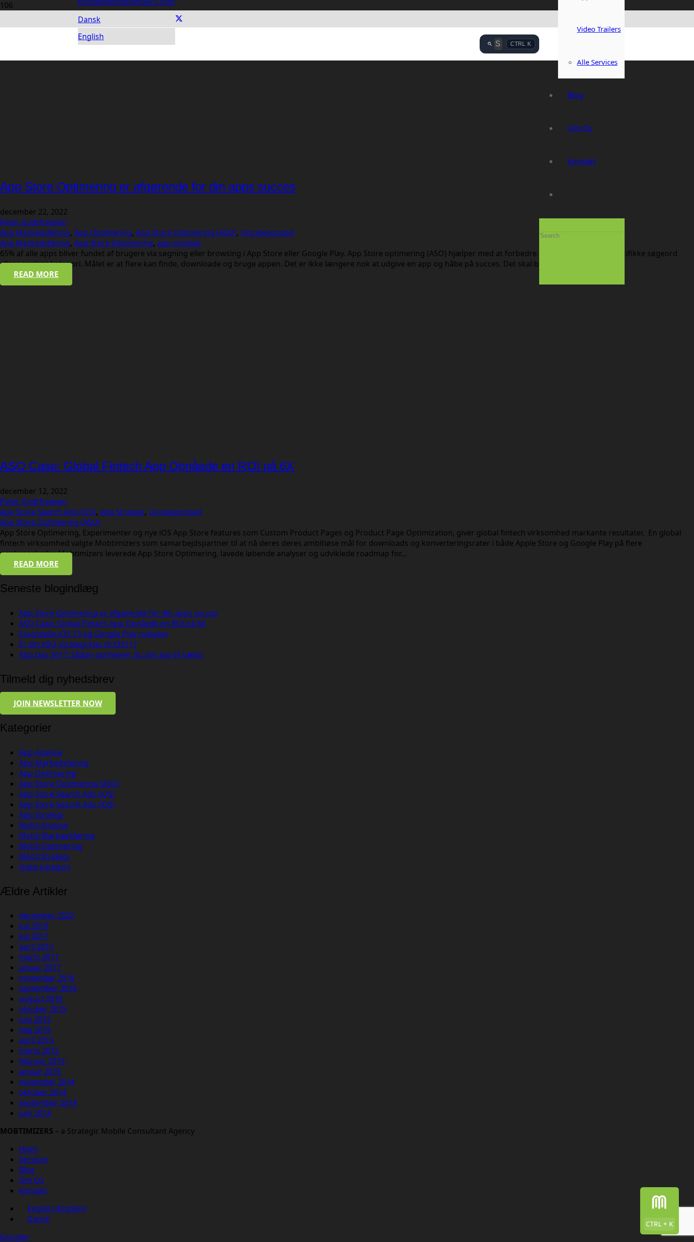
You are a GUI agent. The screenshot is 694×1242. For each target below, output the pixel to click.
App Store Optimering (113, 243)
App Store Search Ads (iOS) (48, 512)
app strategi (179, 243)
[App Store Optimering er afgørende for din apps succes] (82, 162)
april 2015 (36, 1040)
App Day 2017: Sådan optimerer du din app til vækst (111, 654)
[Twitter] (179, 19)
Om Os (31, 1180)
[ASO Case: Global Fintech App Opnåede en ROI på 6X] (82, 442)
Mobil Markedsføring (57, 835)
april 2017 (36, 946)
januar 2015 (40, 1071)
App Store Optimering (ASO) (186, 232)
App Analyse (40, 752)
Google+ (15, 1237)
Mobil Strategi (44, 856)
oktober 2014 (43, 1092)
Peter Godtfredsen (33, 222)
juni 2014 (35, 1113)
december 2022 (46, 915)
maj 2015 (35, 1030)
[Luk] (542, 270)
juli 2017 (33, 936)
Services (33, 1159)
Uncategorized (267, 232)
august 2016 (41, 998)
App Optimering (103, 232)
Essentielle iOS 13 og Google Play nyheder (94, 634)
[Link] (279, 127)
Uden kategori (44, 867)
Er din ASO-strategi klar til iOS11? (78, 644)
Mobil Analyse (43, 825)
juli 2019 (33, 926)
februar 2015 (42, 1061)
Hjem (28, 1149)
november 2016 (47, 978)
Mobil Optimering (51, 846)
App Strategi (122, 512)
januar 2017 (40, 967)
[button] (89, 19)
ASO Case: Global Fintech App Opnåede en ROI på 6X (147, 466)
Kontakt (33, 1190)
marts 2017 (39, 957)
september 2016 (48, 988)
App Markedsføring (35, 232)
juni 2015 (35, 1019)
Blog (27, 1169)
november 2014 (47, 1082)
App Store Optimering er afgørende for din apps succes (148, 187)
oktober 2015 (43, 1009)
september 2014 (48, 1102)
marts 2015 (39, 1050)
